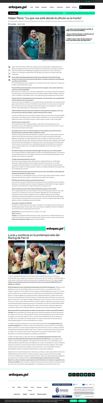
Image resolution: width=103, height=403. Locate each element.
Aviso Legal (32, 394)
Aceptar (73, 400)
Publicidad (25, 394)
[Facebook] (79, 1)
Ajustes (91, 400)
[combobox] (87, 7)
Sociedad (26, 387)
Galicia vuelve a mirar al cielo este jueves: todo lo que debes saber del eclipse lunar (79, 39)
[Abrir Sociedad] (47, 7)
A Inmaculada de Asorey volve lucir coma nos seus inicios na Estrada (76, 13)
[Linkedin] (86, 1)
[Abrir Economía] (63, 7)
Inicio (13, 387)
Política (19, 387)
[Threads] (91, 1)
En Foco (30, 390)
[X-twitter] (82, 1)
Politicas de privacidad (41, 394)
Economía (39, 387)
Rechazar (82, 400)
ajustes (55, 401)
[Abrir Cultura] (54, 7)
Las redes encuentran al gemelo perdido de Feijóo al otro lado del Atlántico (79, 29)
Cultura (32, 387)
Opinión (46, 387)
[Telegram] (89, 1)
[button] (9, 67)
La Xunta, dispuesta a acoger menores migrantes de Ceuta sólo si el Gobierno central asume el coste (30, 13)
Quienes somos (17, 394)
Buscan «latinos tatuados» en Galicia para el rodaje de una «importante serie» (80, 34)
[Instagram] (84, 1)
